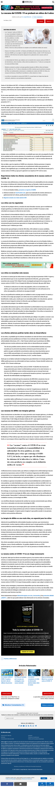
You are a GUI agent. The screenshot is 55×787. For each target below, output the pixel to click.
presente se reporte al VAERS (27, 190)
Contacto (30, 735)
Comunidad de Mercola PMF (7, 738)
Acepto (43, 778)
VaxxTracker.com (20, 192)
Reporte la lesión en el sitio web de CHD (15, 197)
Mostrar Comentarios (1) (14, 705)
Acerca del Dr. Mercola (6, 735)
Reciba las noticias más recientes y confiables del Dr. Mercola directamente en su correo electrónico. (28, 715)
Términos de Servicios (27, 778)
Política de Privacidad (10, 778)
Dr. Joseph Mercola (26, 17)
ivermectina (36, 595)
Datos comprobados (38, 17)
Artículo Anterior (7, 693)
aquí (29, 758)
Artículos (3, 737)
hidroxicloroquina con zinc (25, 595)
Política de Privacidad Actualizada (36, 738)
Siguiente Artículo (48, 693)
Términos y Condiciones (33, 737)
